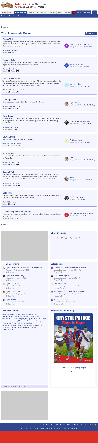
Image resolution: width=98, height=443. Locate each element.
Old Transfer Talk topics (11, 69)
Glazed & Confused (36, 325)
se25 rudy (14, 319)
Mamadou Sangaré (76, 64)
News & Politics (10, 137)
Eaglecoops (88, 47)
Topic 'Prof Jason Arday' (15, 276)
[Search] (94, 12)
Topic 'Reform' (11, 300)
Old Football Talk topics (11, 162)
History (68, 12)
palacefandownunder (10, 325)
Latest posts (57, 264)
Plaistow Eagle (23, 321)
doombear (26, 317)
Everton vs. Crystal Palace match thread (70, 268)
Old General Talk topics (11, 183)
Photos (52, 12)
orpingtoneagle (8, 317)
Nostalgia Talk (9, 99)
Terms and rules (65, 424)
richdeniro (87, 86)
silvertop (87, 142)
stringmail (25, 325)
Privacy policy (77, 424)
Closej (27, 319)
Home (4, 12)
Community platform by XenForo (38, 429)
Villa (71, 158)
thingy (5, 321)
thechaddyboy (12, 321)
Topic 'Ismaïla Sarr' (13, 284)
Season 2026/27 (34, 12)
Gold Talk (7, 193)
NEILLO (34, 314)
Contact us (41, 424)
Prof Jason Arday (76, 140)
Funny (72, 177)
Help (85, 424)
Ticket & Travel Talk (12, 79)
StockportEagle (35, 321)
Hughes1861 (26, 314)
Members (4, 16)
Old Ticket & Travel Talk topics (13, 90)
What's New (12, 16)
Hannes (86, 66)
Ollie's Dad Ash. (15, 314)
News (10, 12)
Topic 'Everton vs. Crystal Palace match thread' (24, 268)
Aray (19, 325)
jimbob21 (34, 319)
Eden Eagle (42, 319)
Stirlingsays (88, 180)
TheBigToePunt (8, 329)
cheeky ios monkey (25, 323)
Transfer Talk (9, 60)
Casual (37, 317)
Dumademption (25, 327)
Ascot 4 (14, 323)
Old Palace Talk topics (10, 50)
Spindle (89, 124)
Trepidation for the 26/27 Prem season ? (69, 292)
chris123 (83, 216)
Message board (20, 12)
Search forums (22, 16)
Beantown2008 (8, 327)
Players (44, 12)
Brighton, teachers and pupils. (80, 121)
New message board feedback (17, 211)
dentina (16, 327)
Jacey (32, 317)
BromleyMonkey (89, 105)
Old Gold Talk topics (10, 202)
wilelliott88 (6, 319)
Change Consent (52, 424)
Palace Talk (8, 39)
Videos (59, 12)
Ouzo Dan (6, 314)
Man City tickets (75, 84)
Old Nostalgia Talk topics (11, 106)
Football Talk (9, 153)
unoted (33, 327)
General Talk (8, 172)
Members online (10, 310)
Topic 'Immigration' (13, 292)
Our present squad (61, 276)
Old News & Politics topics (12, 144)
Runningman (7, 323)
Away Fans (8, 116)
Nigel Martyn (74, 103)
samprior (21, 319)
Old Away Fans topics (10, 127)
